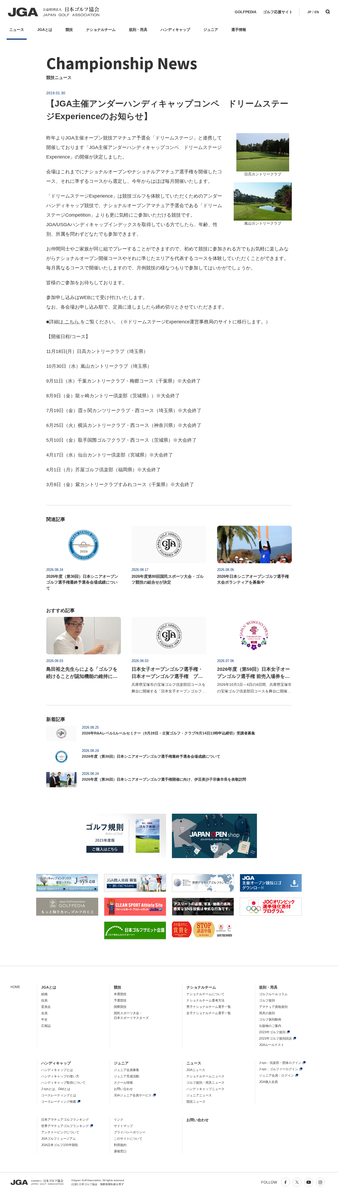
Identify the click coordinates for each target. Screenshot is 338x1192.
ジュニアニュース (199, 1095)
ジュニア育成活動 (126, 1076)
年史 (44, 1019)
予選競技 (120, 1000)
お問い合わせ (123, 1089)
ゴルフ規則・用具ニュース (205, 1082)
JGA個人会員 (268, 1082)
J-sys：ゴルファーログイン (278, 1069)
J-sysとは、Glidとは (55, 1089)
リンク (118, 1119)
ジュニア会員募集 (126, 1070)
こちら (71, 321)
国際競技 (120, 1007)
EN (316, 12)
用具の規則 (267, 1013)
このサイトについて (128, 1138)
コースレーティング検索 (58, 1101)
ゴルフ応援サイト (278, 12)
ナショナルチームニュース (205, 1076)
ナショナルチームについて (205, 994)
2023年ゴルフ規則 (272, 1032)
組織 (44, 994)
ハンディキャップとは (57, 1070)
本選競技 (120, 994)
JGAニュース (195, 1070)
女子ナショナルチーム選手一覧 (208, 1013)
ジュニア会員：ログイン (276, 1075)
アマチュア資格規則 (273, 1007)
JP (309, 12)
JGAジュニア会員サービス (133, 1095)
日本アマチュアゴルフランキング (65, 1119)
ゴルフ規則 (267, 1000)
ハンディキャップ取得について (63, 1082)
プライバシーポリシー (129, 1132)
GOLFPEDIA (245, 12)
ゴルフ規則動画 (270, 1019)
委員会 (46, 1007)
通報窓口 (120, 1151)
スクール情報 (123, 1082)
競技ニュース (195, 1101)
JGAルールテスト (271, 1045)
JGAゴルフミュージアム (58, 1138)
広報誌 (46, 1026)
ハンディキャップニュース (205, 1089)
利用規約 (120, 1145)
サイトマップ (123, 1126)
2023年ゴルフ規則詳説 (275, 1038)
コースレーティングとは (58, 1095)
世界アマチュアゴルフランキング (65, 1126)
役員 (44, 1000)
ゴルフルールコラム (273, 994)
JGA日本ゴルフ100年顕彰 (59, 1145)
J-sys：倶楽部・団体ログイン (280, 1063)
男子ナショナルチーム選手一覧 (208, 1007)
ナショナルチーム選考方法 (205, 1000)
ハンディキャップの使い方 (60, 1076)
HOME (15, 987)
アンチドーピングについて (60, 1132)
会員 (44, 1013)
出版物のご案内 (270, 1026)
